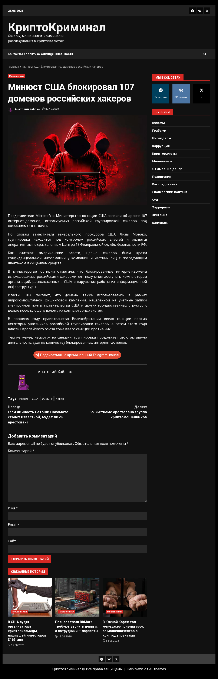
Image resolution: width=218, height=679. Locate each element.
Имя (13, 508)
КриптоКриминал (57, 27)
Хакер (60, 399)
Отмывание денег (167, 169)
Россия (24, 399)
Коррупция (161, 146)
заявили (115, 215)
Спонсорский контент (170, 192)
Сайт (12, 541)
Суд (155, 200)
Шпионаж (160, 223)
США (35, 399)
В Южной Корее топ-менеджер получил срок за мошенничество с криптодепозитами (125, 597)
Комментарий (21, 450)
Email (13, 524)
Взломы (158, 123)
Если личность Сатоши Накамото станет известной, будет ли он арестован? (38, 414)
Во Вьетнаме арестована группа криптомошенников (118, 411)
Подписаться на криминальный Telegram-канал (79, 355)
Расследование (164, 184)
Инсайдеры (161, 138)
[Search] (205, 54)
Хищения (159, 215)
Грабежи (159, 130)
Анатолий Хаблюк (27, 109)
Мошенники (16, 76)
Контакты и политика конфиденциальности (40, 54)
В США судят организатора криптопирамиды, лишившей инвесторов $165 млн (30, 597)
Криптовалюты (164, 153)
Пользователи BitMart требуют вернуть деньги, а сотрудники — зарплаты (77, 597)
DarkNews (135, 669)
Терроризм (161, 207)
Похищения (161, 176)
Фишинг (47, 399)
